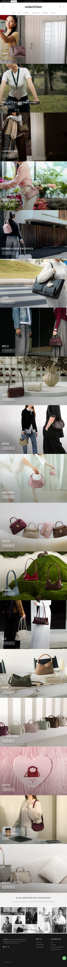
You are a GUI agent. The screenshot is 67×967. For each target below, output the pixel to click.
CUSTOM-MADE (40, 944)
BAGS (19, 12)
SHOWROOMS (45, 12)
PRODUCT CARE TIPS (56, 949)
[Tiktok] (8, 946)
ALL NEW (13, 12)
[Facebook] (3, 946)
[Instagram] (6, 946)
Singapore (14, 1)
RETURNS (53, 944)
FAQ (52, 942)
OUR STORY (53, 12)
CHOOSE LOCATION (6, 1)
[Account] (60, 7)
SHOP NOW (8, 58)
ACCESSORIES (26, 12)
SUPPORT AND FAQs (36, 12)
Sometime (8, 962)
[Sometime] (33, 6)
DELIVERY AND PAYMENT (57, 947)
